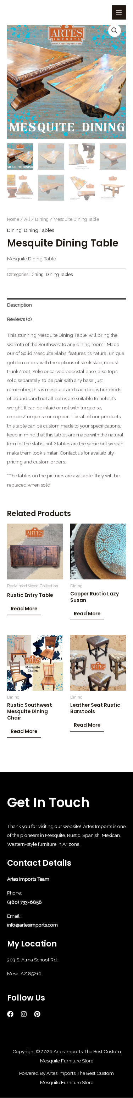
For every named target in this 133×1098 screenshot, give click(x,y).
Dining (42, 219)
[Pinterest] (37, 1014)
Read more (24, 608)
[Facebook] (10, 1014)
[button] (114, 30)
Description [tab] (19, 305)
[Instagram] (24, 1014)
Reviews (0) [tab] (19, 319)
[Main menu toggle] (119, 12)
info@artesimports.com (32, 925)
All (27, 219)
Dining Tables (39, 230)
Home (13, 219)
